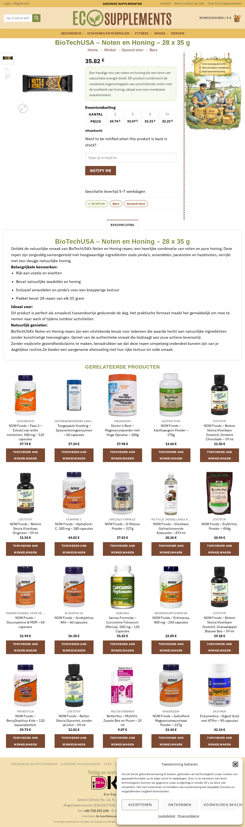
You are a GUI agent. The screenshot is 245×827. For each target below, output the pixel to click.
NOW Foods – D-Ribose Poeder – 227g (122, 526)
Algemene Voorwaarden (80, 764)
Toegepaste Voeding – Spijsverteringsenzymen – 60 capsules (74, 430)
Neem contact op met (189, 3)
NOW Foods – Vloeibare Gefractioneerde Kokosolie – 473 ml (171, 528)
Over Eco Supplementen (224, 3)
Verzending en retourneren (34, 764)
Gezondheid (71, 33)
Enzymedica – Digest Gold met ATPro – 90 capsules (219, 718)
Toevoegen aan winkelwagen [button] (25, 455)
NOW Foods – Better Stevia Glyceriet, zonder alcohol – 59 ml (74, 720)
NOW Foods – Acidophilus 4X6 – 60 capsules (74, 620)
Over (107, 764)
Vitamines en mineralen (108, 33)
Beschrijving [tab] (122, 225)
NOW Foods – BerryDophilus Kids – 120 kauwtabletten (25, 720)
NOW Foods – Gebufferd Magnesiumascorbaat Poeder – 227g (171, 720)
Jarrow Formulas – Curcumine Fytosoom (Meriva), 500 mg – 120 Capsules (122, 624)
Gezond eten (132, 49)
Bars (153, 49)
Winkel (110, 49)
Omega (159, 33)
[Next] (71, 83)
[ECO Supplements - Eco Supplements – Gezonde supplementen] (122, 18)
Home (93, 49)
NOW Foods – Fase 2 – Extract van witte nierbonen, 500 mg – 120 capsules (25, 432)
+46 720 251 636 (96, 810)
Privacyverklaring (188, 816)
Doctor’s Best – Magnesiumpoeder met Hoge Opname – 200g (122, 430)
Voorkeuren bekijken (220, 804)
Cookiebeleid (166, 816)
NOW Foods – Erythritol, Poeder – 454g (219, 526)
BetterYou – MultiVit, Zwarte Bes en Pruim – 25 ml (122, 720)
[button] (235, 764)
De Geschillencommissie (110, 816)
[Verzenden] (36, 18)
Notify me (100, 170)
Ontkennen (179, 804)
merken (165, 3)
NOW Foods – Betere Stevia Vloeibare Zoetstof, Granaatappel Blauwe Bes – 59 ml (219, 624)
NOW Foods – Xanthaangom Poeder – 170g (171, 430)
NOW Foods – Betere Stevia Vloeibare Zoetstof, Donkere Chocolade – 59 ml (219, 432)
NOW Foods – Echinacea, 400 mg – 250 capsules (171, 620)
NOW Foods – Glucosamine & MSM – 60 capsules (25, 622)
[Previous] (24, 83)
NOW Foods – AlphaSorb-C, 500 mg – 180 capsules (74, 526)
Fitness (142, 33)
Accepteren (140, 804)
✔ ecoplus (96, 203)
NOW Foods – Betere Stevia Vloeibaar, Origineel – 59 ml (25, 528)
